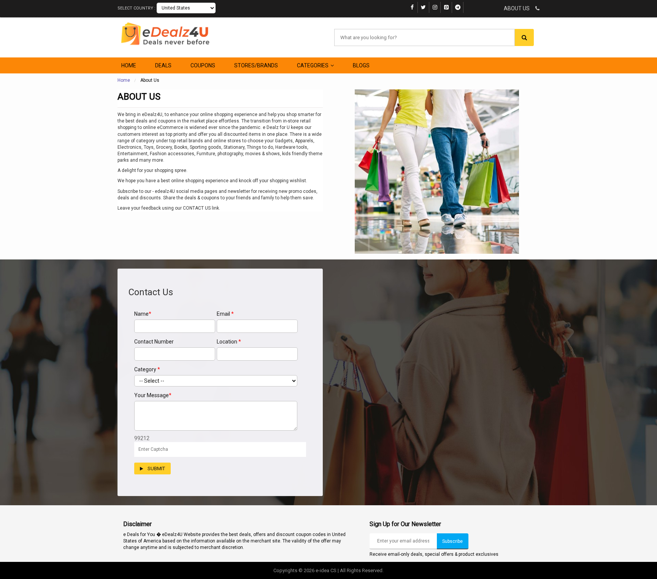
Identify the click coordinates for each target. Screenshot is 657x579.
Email (225, 314)
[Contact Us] (535, 8)
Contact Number (154, 342)
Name (142, 314)
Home (123, 80)
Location (229, 342)
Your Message (152, 395)
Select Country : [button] (137, 8)
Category (147, 369)
